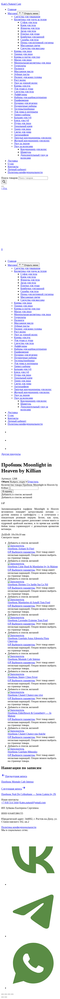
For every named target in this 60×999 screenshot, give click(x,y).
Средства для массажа (32, 48)
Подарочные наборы (25, 106)
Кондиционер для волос (33, 149)
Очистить (33, 481)
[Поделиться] (5, 994)
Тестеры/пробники (24, 108)
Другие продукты (11, 454)
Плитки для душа (30, 34)
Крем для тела (28, 25)
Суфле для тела (28, 22)
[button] (16, 494)
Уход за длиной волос (26, 83)
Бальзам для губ (22, 117)
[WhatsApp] (10, 440)
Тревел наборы (22, 114)
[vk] (10, 448)
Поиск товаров (9, 178)
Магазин (12, 13)
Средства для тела (24, 91)
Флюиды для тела (30, 28)
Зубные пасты (21, 74)
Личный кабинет (17, 169)
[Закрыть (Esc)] (2, 994)
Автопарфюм (21, 134)
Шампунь (25, 152)
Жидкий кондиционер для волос (32, 140)
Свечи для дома (22, 132)
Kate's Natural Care (11, 4)
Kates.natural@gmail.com (32, 802)
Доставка (13, 160)
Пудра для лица (22, 123)
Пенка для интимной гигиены (37, 42)
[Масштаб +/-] (12, 994)
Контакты (13, 166)
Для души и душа (23, 88)
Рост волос (20, 80)
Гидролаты (20, 65)
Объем (5, 481)
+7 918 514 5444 (10, 802)
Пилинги (19, 68)
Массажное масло (23, 71)
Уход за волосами (23, 146)
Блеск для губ (21, 120)
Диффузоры (20, 94)
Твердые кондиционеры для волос (33, 137)
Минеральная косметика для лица (32, 62)
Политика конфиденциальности (25, 172)
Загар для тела (28, 31)
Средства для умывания (27, 16)
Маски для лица (23, 59)
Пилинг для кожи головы (28, 77)
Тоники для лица (23, 54)
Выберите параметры (23, 552)
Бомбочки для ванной (32, 36)
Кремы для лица (23, 51)
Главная (12, 9)
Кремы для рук (22, 85)
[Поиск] (4, 182)
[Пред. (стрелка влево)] (2, 997)
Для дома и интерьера (26, 111)
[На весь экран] (9, 994)
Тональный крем (23, 126)
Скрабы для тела (29, 39)
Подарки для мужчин (25, 103)
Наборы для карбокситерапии (30, 97)
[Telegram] (10, 432)
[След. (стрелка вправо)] (5, 997)
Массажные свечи (30, 45)
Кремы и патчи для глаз (27, 57)
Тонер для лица (22, 129)
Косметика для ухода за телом (30, 19)
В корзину (7, 491)
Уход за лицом (22, 143)
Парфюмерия (21, 100)
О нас (11, 163)
